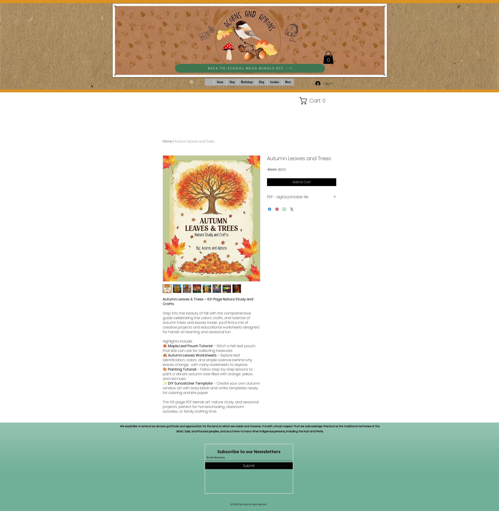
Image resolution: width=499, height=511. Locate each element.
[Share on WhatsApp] (284, 209)
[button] (328, 57)
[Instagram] (191, 82)
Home (167, 141)
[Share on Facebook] (269, 209)
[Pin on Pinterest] (277, 209)
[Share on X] (291, 209)
